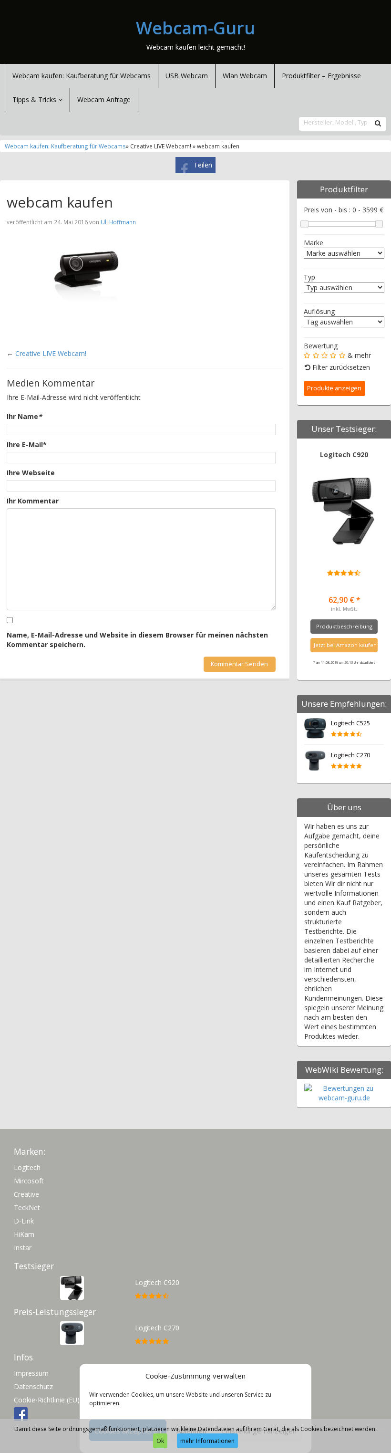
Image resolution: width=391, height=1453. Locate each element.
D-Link (24, 1220)
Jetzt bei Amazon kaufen (345, 644)
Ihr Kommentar (33, 500)
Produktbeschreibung (344, 626)
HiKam (24, 1234)
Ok (160, 1441)
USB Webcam (186, 75)
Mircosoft (29, 1180)
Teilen (203, 164)
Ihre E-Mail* (27, 444)
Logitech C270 (350, 755)
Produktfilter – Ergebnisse (321, 75)
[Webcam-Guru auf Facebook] (21, 1413)
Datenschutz (33, 1386)
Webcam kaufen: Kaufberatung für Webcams (81, 75)
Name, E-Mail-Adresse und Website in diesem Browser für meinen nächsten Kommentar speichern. (137, 639)
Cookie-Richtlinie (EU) (47, 1399)
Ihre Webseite (31, 472)
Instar (22, 1247)
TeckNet (27, 1207)
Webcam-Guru (195, 28)
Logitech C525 (350, 723)
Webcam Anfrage (104, 99)
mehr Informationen (207, 1441)
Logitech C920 (344, 454)
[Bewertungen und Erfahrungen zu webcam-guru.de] (344, 1092)
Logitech (27, 1167)
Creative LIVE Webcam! (50, 353)
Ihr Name (24, 416)
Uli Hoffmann (118, 222)
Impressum (31, 1373)
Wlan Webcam (245, 75)
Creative (26, 1194)
